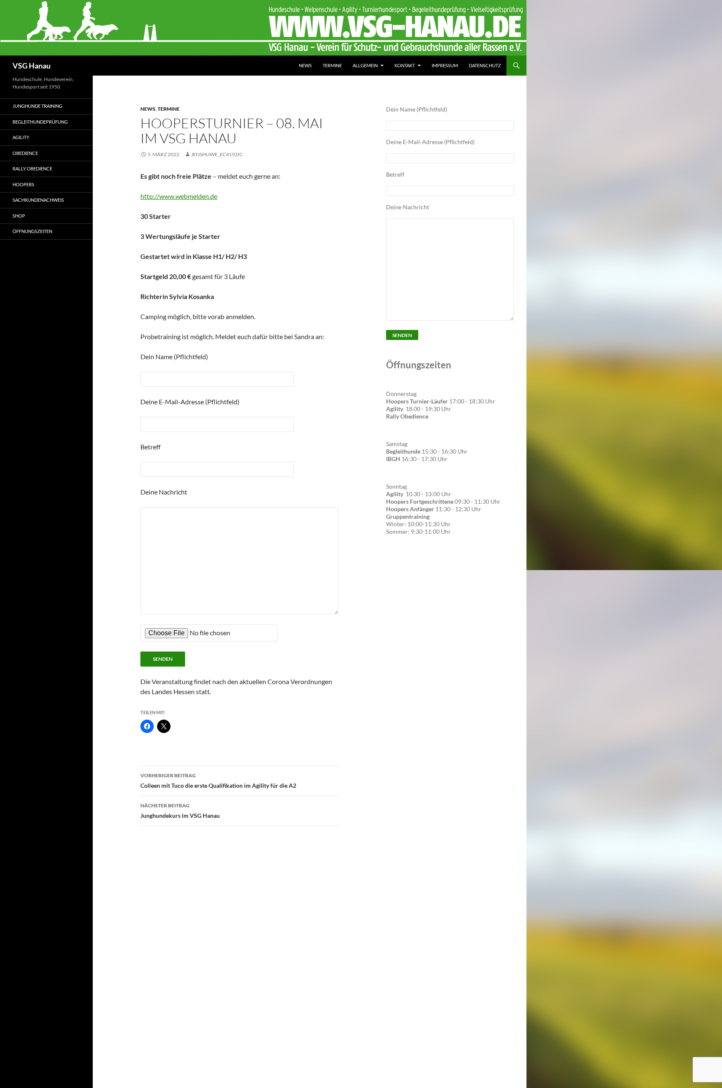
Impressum (445, 65)
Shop (19, 215)
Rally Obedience (32, 168)
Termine (332, 65)
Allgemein (365, 65)
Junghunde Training (37, 106)
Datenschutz (485, 65)
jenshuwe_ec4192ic (217, 154)
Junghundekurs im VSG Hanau (180, 810)
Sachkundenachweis (38, 200)
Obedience (25, 153)
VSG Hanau (32, 65)
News (305, 65)
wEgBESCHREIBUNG (417, 567)
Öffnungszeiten (32, 231)
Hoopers (23, 184)
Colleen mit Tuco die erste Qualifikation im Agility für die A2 (218, 780)
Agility (21, 137)
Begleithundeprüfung (40, 121)
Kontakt (404, 65)
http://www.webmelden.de (178, 196)
